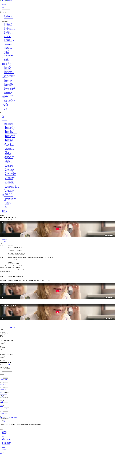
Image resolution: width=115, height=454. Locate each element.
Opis (2, 238)
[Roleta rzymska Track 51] (1, 402)
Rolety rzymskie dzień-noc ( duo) (8, 23)
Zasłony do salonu (6, 52)
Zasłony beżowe (6, 61)
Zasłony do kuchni (6, 54)
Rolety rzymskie (6, 15)
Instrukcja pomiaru (4, 239)
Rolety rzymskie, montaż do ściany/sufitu (9, 29)
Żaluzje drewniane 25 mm (9, 165)
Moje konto (3, 210)
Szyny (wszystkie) (6, 105)
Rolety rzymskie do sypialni (8, 28)
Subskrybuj (13, 424)
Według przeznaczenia (7, 125)
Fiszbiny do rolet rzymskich (7, 103)
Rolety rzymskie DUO (5, 437)
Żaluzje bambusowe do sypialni (8, 84)
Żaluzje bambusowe (5, 77)
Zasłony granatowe (6, 60)
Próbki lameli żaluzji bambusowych (9, 89)
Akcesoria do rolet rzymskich (8, 144)
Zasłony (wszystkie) (6, 47)
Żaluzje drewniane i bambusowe (8, 18)
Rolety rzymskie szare (7, 39)
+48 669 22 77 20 (3, 0)
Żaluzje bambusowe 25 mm (7, 78)
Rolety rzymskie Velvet (7, 36)
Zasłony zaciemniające (7, 50)
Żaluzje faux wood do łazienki (8, 94)
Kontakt (3, 7)
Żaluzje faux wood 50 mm (7, 93)
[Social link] (4, 420)
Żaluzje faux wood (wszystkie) (8, 92)
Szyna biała (5, 106)
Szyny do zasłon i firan (5, 104)
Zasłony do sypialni (6, 53)
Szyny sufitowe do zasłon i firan (8, 55)
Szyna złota (5, 108)
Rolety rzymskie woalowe (9, 140)
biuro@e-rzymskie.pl (10, 0)
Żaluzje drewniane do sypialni (8, 71)
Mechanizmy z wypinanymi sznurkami (9, 100)
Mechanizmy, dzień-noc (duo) (8, 101)
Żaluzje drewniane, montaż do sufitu (9, 73)
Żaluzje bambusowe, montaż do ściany (10, 186)
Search (1, 12)
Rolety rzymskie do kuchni (7, 27)
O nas (2, 5)
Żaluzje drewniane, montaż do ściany (10, 173)
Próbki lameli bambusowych (6, 444)
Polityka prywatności (5, 432)
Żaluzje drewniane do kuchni (8, 70)
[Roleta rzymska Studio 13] (2, 392)
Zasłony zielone (6, 59)
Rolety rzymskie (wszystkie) (8, 22)
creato (1, 453)
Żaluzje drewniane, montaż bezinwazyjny (9, 75)
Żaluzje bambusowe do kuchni (8, 83)
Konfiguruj (1, 386)
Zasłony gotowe (6, 51)
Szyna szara (5, 107)
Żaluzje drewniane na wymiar (8, 67)
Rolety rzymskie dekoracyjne (8, 41)
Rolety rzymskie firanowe (7, 37)
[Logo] (5, 11)
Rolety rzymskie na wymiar (7, 24)
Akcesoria (3, 97)
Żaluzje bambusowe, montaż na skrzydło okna (10, 87)
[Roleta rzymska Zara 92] (2, 382)
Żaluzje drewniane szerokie (7, 72)
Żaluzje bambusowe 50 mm (7, 79)
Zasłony (5, 17)
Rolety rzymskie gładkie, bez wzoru (9, 40)
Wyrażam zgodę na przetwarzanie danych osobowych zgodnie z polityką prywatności (29, 424)
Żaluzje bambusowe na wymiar (8, 80)
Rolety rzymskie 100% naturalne (8, 31)
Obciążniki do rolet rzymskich (8, 44)
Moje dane (3, 213)
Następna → (9, 364)
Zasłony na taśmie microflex (8, 49)
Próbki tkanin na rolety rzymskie (8, 33)
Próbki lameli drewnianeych (6, 443)
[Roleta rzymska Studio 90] (2, 397)
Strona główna (4, 4)
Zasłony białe (7, 160)
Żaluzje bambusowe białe (7, 81)
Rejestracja (3, 447)
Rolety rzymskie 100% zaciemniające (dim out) (12, 134)
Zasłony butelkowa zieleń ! (7, 58)
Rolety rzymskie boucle (7, 32)
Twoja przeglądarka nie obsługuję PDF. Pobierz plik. (7, 327)
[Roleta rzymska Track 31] (1, 411)
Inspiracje (3, 6)
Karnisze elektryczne (5, 96)
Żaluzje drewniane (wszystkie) (9, 164)
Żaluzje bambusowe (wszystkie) (10, 177)
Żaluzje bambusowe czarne (9, 181)
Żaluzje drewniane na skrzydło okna (9, 74)
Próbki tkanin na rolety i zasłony (6, 442)
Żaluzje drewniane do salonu (9, 169)
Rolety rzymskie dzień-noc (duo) (8, 16)
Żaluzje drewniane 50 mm (7, 66)
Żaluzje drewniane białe (7, 68)
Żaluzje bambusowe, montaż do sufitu (10, 185)
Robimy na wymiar (4, 120)
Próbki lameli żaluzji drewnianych (8, 76)
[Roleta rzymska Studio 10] (2, 387)
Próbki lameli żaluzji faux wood (8, 95)
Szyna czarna (5, 109)
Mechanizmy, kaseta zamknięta (8, 99)
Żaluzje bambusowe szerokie (8, 85)
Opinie (4, 241)
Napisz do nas (4, 433)
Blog (2, 115)
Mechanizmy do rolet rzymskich (8, 124)
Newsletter (1, 424)
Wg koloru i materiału (7, 157)
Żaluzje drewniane (4, 64)
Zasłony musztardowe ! (7, 62)
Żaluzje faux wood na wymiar (9, 192)
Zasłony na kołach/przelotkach (8, 48)
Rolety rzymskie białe (7, 38)
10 (6, 364)
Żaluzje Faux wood (6, 189)
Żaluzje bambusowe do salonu (8, 82)
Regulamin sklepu (4, 430)
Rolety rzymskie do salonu (7, 26)
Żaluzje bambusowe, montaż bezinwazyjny (10, 88)
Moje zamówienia (4, 211)
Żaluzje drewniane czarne (7, 69)
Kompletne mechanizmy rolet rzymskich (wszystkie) (11, 98)
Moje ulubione (4, 212)
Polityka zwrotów (4, 431)
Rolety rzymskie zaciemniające (8, 25)
